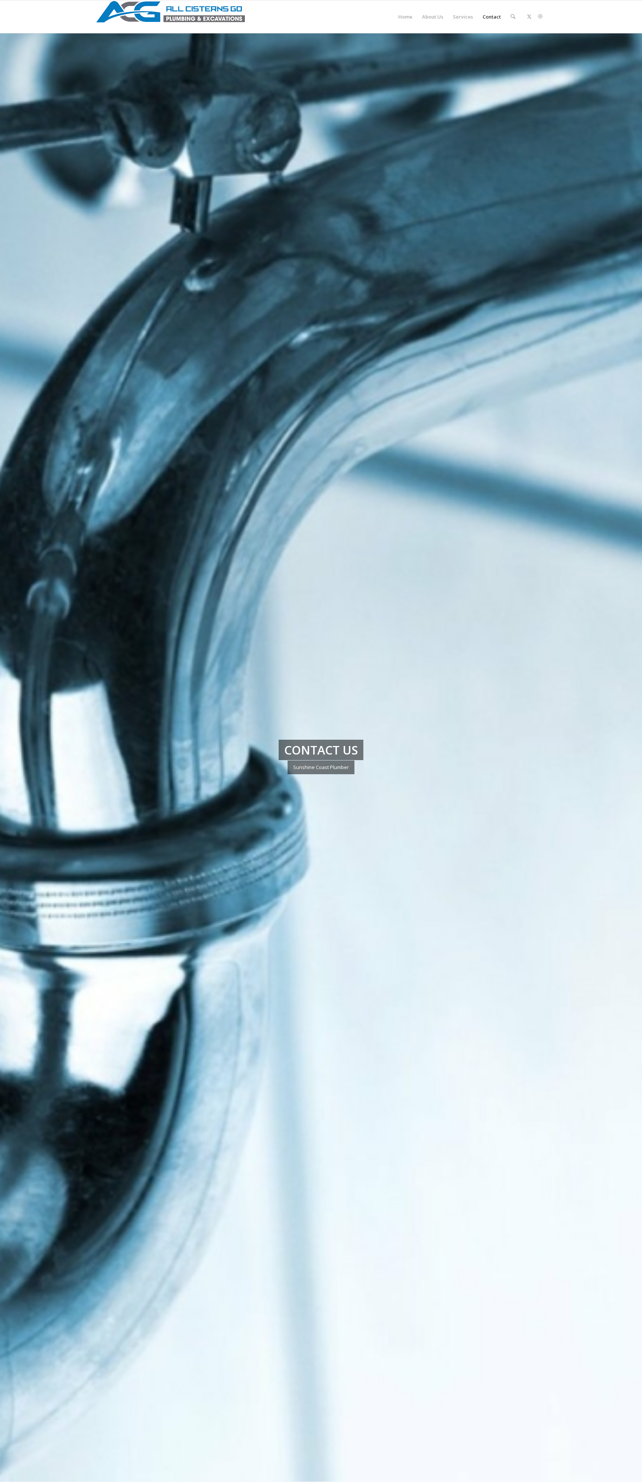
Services (463, 16)
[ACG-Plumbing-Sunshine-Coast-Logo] (170, 16)
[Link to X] (529, 16)
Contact (492, 16)
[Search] (513, 16)
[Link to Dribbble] (540, 16)
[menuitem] (513, 16)
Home (405, 16)
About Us (432, 16)
